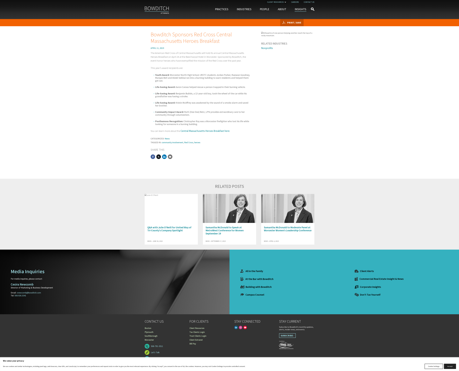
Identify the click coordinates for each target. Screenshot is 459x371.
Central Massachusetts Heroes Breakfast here (205, 131)
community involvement (172, 142)
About (282, 9)
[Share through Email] (170, 156)
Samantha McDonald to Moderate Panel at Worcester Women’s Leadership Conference (287, 229)
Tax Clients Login (197, 332)
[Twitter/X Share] (158, 156)
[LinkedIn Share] (164, 156)
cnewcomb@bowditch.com (29, 292)
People (264, 9)
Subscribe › (287, 335)
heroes (197, 142)
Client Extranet (196, 339)
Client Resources (275, 2)
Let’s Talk (155, 352)
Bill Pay (192, 343)
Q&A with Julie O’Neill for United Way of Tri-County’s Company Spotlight (169, 229)
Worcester (149, 339)
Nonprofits (267, 48)
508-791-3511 (157, 346)
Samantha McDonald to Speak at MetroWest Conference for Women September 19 (225, 230)
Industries (244, 9)
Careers (295, 2)
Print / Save (294, 22)
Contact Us (309, 2)
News (167, 138)
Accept (450, 366)
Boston (148, 328)
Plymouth (149, 332)
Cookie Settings (434, 366)
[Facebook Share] (153, 156)
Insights (300, 9)
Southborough (151, 335)
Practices (221, 9)
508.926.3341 (20, 295)
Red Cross (188, 142)
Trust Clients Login (197, 335)
